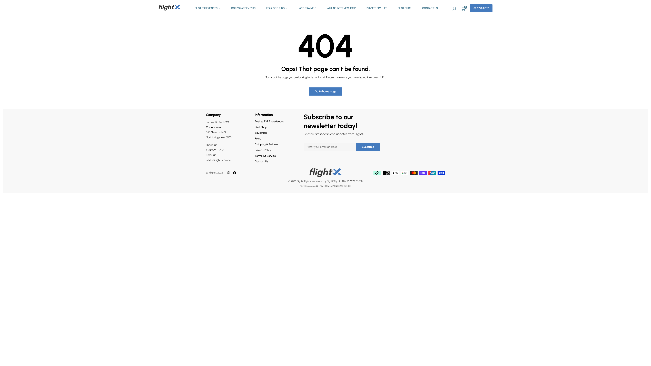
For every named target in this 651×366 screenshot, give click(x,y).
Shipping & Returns (266, 144)
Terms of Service (265, 155)
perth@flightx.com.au (218, 160)
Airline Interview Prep (341, 8)
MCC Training (308, 8)
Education (261, 132)
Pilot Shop (404, 8)
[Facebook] (234, 173)
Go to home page (325, 91)
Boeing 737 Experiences (269, 121)
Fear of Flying (275, 8)
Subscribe (368, 146)
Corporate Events (243, 8)
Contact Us (430, 8)
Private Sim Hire (377, 8)
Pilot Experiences (206, 8)
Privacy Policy (263, 150)
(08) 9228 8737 (215, 150)
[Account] (454, 8)
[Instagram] (228, 173)
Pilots (258, 138)
